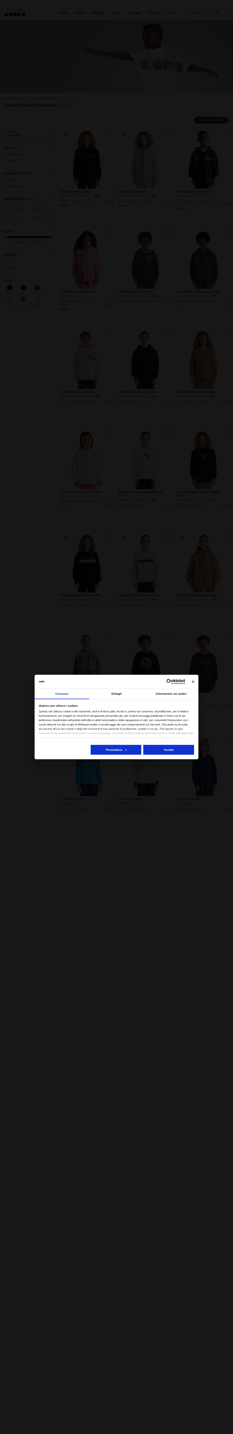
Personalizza (114, 749)
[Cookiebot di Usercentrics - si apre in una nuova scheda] (169, 681)
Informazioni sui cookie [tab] (171, 693)
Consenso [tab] (62, 693)
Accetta (168, 749)
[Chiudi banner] (193, 681)
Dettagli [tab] (116, 693)
